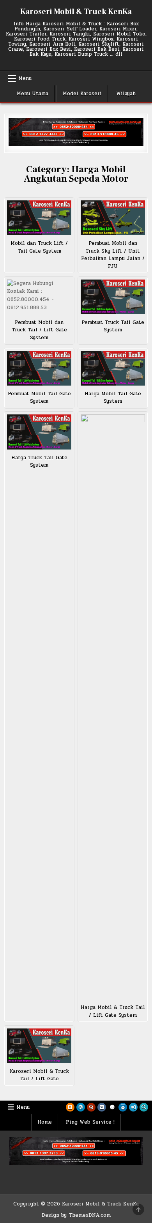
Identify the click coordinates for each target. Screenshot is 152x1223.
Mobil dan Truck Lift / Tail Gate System (39, 247)
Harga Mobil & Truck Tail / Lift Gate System (113, 1011)
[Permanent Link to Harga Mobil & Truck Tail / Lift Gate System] (113, 706)
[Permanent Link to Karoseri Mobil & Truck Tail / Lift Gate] (39, 1045)
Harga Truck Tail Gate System (39, 461)
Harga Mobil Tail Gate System (113, 397)
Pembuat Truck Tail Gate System (112, 326)
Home (44, 1122)
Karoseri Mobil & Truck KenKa (76, 12)
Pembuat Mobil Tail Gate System (39, 397)
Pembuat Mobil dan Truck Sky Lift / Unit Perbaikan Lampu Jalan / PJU (113, 254)
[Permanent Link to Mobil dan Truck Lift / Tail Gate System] (39, 217)
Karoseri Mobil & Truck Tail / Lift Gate (39, 1075)
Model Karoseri (82, 93)
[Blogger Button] (70, 1107)
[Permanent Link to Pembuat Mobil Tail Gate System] (39, 368)
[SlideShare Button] (122, 1107)
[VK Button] (101, 1107)
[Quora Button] (91, 1107)
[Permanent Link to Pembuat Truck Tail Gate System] (113, 297)
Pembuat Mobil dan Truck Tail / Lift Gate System (39, 330)
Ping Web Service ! (90, 1122)
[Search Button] (144, 1107)
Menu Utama (32, 93)
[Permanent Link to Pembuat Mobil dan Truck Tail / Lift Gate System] (39, 297)
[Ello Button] (112, 1107)
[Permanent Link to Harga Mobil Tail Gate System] (113, 368)
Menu (25, 78)
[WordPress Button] (80, 1107)
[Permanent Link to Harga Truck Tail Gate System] (39, 431)
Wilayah (126, 93)
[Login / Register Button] (133, 1107)
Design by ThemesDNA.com (76, 1215)
